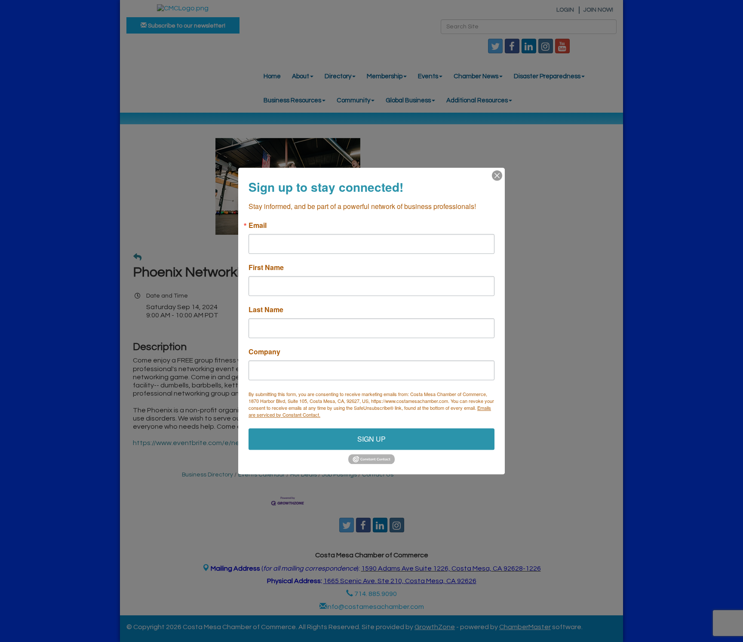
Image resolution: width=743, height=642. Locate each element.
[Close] (497, 175)
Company (264, 351)
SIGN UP (371, 439)
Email (258, 225)
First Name (266, 267)
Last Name (266, 309)
